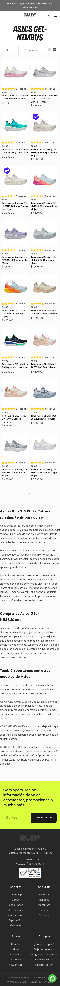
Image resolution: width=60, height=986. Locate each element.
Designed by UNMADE (42, 981)
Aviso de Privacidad (19, 977)
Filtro (9, 50)
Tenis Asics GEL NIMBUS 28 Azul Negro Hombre (44, 417)
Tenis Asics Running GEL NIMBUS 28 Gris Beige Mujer (44, 259)
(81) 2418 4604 (35, 864)
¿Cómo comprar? (44, 944)
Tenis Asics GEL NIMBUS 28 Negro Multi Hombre (15, 366)
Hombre (15, 944)
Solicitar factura (44, 965)
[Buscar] (49, 14)
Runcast (44, 899)
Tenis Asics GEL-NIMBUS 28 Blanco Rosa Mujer (15, 97)
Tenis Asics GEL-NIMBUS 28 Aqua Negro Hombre (15, 151)
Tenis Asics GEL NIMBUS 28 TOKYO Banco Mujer (44, 366)
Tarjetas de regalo (44, 949)
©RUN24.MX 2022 (16, 981)
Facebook (44, 910)
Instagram (44, 905)
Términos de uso (42, 977)
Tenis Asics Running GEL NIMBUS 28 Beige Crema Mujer (44, 152)
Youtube (44, 915)
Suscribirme (44, 817)
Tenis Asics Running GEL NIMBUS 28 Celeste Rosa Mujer (44, 206)
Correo (16, 899)
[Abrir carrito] (55, 15)
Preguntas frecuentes (44, 954)
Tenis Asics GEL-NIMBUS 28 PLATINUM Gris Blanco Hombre (44, 98)
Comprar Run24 (44, 959)
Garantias (15, 925)
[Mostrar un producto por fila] (49, 49)
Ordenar (30, 50)
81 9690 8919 (32, 859)
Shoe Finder (16, 905)
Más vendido (16, 959)
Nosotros (44, 894)
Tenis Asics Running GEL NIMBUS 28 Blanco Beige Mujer (44, 472)
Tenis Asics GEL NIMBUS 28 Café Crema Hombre (44, 312)
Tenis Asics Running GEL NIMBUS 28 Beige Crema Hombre (15, 206)
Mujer (16, 949)
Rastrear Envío (16, 915)
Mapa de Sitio (16, 920)
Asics (3, 525)
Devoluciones (16, 910)
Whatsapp (16, 894)
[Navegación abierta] (4, 15)
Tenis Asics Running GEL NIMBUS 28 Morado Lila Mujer (15, 259)
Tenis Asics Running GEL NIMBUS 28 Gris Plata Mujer (15, 472)
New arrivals (16, 965)
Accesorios (15, 954)
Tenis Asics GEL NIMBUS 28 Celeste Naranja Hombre (15, 313)
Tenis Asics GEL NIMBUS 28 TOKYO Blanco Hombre (15, 418)
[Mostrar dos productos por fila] (55, 49)
